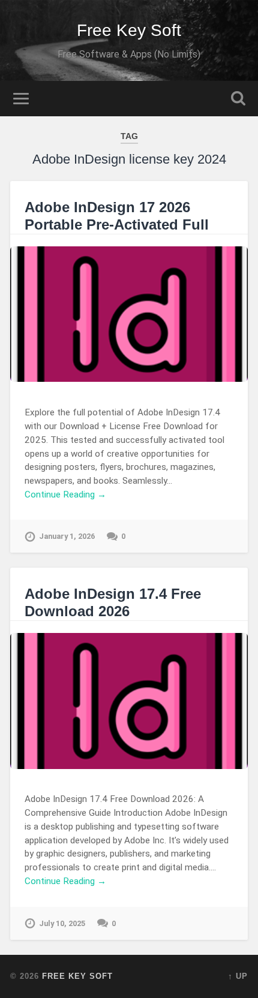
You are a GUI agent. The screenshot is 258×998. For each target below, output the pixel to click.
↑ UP (238, 976)
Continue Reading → (65, 494)
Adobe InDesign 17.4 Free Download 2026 (113, 602)
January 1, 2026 (67, 536)
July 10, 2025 (62, 923)
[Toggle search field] (238, 98)
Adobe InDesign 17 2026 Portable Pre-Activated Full (117, 216)
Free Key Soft (129, 30)
